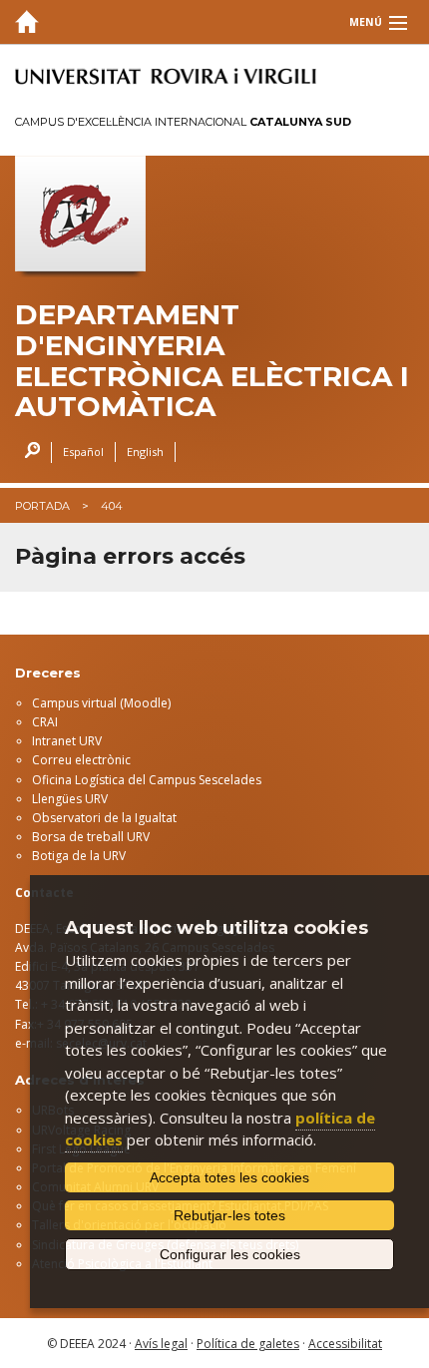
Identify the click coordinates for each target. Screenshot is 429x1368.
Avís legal (161, 1343)
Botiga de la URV (79, 855)
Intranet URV (67, 740)
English (145, 451)
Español (83, 451)
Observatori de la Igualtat (104, 817)
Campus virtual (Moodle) (101, 702)
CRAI (45, 721)
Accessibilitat (345, 1343)
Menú (365, 22)
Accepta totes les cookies (229, 1177)
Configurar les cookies (230, 1254)
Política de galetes (248, 1343)
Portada (42, 506)
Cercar (27, 452)
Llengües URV (70, 798)
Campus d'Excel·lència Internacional (183, 122)
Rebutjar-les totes (229, 1215)
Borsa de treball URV (91, 836)
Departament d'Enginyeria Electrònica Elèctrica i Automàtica (212, 360)
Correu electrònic (81, 759)
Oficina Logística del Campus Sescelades (146, 779)
